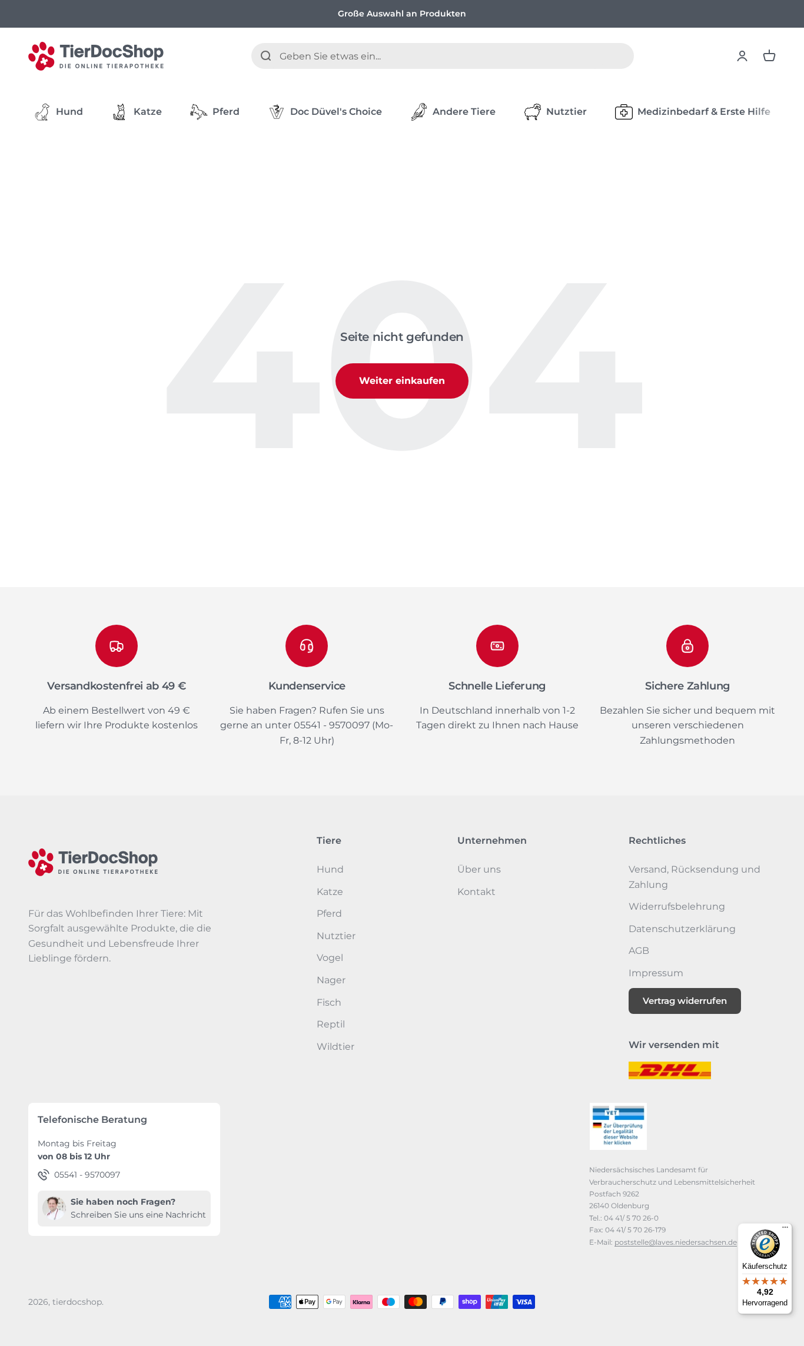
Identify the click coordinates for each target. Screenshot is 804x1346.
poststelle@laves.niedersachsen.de (675, 1242)
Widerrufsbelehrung (677, 906)
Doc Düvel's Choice (336, 111)
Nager (331, 980)
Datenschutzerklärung (682, 928)
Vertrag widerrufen (685, 1000)
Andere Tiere (464, 111)
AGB (639, 950)
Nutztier (566, 111)
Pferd (226, 111)
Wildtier (335, 1046)
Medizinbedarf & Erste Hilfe (703, 111)
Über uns (479, 869)
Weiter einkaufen (402, 380)
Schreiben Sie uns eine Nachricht (138, 1214)
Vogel (330, 957)
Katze (148, 111)
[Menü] (785, 1230)
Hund (69, 111)
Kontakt (476, 891)
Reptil (331, 1024)
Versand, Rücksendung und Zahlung (694, 877)
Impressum (656, 973)
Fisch (329, 1002)
